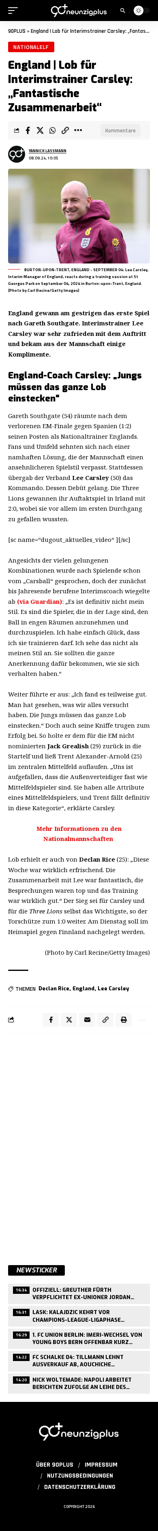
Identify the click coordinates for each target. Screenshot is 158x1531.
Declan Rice (53, 988)
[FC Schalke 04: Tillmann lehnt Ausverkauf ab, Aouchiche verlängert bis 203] (79, 1360)
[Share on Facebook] (27, 130)
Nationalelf (31, 47)
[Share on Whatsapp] (52, 130)
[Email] (87, 1020)
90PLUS (17, 31)
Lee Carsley (113, 988)
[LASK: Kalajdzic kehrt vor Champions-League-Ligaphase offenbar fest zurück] (79, 1315)
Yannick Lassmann (47, 151)
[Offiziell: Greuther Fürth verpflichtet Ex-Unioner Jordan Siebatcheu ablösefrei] (79, 1293)
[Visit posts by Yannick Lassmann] (16, 154)
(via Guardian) (39, 601)
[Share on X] (40, 130)
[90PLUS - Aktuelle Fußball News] (79, 10)
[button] (15, 10)
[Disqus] (79, 1145)
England (83, 988)
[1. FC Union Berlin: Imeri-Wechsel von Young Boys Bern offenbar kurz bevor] (79, 1338)
